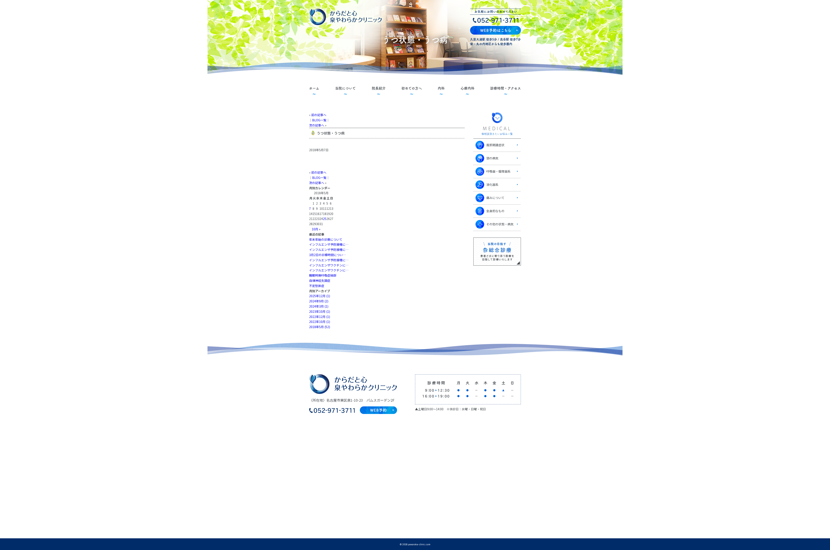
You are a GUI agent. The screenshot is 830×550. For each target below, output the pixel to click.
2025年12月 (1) (319, 296)
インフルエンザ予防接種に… (328, 244)
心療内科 (467, 88)
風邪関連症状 (495, 145)
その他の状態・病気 (500, 224)
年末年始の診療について (325, 239)
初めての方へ (411, 88)
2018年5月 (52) (319, 327)
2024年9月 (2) (318, 301)
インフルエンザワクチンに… (328, 265)
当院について (345, 88)
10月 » (316, 229)
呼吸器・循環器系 (498, 171)
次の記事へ (316, 125)
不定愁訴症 (316, 286)
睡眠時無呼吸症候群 (322, 275)
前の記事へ (318, 115)
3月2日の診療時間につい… (327, 255)
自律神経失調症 (319, 280)
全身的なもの (495, 211)
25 (324, 218)
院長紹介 (379, 88)
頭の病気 (492, 158)
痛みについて (495, 198)
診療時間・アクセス (505, 88)
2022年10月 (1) (319, 321)
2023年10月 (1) (319, 311)
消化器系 (492, 184)
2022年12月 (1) (319, 316)
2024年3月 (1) (318, 306)
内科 (441, 88)
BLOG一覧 (319, 120)
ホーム (314, 88)
